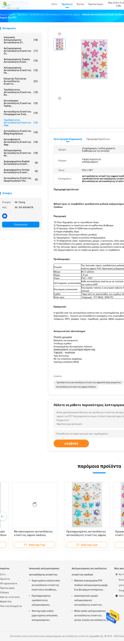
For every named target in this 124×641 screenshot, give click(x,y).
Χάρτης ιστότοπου (10, 597)
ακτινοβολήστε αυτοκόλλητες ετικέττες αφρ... (21, 142)
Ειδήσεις (4, 592)
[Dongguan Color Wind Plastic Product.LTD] (14, 5)
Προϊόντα (5, 579)
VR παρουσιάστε (8, 583)
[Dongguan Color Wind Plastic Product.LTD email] (4, 215)
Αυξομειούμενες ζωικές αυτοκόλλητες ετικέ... (21, 60)
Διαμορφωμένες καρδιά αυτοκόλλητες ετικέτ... (21, 162)
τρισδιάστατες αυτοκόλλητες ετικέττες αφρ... (21, 122)
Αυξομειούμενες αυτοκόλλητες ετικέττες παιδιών (89, 571)
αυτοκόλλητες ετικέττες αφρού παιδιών (76, 387)
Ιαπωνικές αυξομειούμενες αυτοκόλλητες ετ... (21, 40)
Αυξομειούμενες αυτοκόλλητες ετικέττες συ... (21, 51)
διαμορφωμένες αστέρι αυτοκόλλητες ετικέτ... (21, 171)
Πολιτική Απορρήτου (11, 606)
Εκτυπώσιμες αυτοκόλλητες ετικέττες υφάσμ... (21, 103)
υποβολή (71, 443)
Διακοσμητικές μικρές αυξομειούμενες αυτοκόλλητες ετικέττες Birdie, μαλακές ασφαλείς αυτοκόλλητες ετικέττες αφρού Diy (88, 600)
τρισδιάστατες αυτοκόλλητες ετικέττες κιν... (21, 92)
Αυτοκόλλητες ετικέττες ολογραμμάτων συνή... (21, 113)
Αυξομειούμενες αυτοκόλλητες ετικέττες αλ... (21, 153)
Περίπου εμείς (7, 588)
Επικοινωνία (20, 224)
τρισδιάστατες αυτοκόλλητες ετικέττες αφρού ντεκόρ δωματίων (88, 382)
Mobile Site (5, 601)
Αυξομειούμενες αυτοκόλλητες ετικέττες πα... (21, 70)
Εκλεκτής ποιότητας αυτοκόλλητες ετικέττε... (21, 81)
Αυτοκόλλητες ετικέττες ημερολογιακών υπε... (21, 179)
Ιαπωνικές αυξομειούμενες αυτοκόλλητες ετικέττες (44, 571)
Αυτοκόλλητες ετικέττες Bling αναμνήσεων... (21, 132)
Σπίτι (3, 574)
